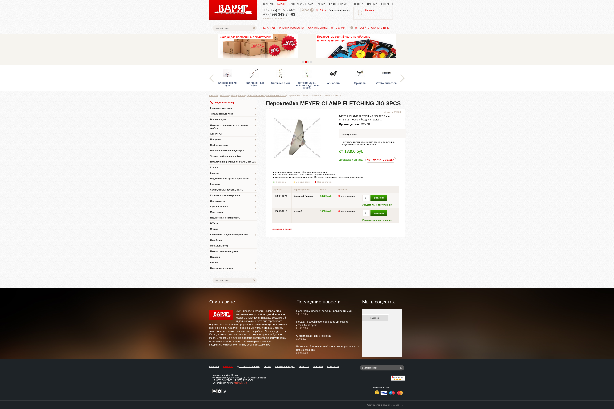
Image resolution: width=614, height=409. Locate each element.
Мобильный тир (219, 245)
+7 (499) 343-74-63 (279, 14)
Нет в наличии (324, 182)
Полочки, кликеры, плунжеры (233, 150)
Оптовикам (338, 28)
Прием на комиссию (291, 28)
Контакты (387, 4)
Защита (233, 173)
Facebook (375, 318)
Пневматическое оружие (224, 251)
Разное (233, 262)
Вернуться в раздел (282, 229)
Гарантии (269, 28)
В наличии (281, 182)
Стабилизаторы (233, 145)
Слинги (214, 167)
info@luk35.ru (240, 382)
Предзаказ (378, 197)
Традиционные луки (233, 113)
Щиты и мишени (233, 206)
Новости (358, 4)
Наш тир (372, 4)
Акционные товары (225, 102)
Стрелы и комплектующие (233, 195)
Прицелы (233, 139)
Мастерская (233, 212)
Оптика (214, 229)
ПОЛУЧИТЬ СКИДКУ (383, 160)
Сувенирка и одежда (233, 268)
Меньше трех (303, 182)
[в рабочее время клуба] (302, 10)
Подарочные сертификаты (225, 217)
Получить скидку (317, 28)
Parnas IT (397, 405)
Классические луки (233, 108)
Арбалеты (233, 133)
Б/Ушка (214, 223)
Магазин (224, 95)
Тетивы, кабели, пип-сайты (233, 156)
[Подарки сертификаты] (356, 59)
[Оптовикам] (258, 59)
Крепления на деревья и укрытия (233, 234)
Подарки (215, 257)
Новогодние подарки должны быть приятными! (324, 311)
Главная (268, 4)
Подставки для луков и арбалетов (233, 178)
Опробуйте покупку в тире (371, 28)
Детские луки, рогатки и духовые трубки (233, 126)
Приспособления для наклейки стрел (266, 95)
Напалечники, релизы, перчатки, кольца (233, 161)
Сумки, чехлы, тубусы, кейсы (233, 189)
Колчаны (233, 184)
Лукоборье (216, 240)
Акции (321, 4)
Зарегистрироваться (339, 10)
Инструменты (238, 95)
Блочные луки (233, 119)
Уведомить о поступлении (377, 204)
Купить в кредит (338, 4)
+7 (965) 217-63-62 (279, 10)
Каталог (282, 4)
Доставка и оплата (302, 4)
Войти (322, 10)
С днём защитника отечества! (313, 335)
